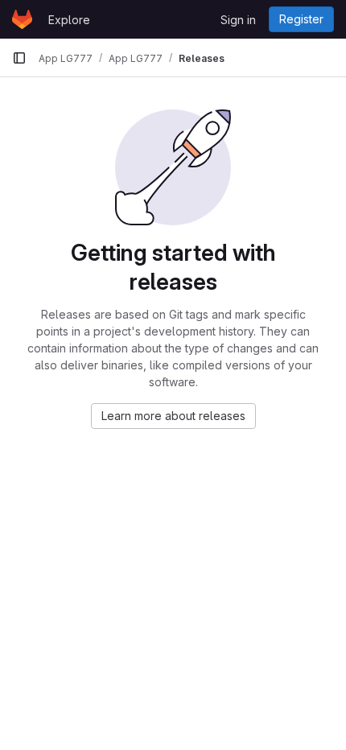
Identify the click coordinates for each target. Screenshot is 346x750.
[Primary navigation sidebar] (19, 58)
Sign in (238, 20)
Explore (69, 20)
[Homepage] (22, 19)
